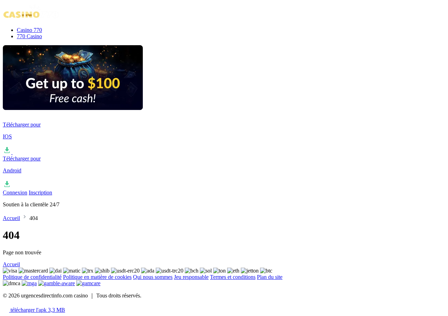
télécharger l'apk (37, 310)
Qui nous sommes (153, 277)
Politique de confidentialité (32, 277)
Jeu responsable (191, 277)
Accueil (11, 218)
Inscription (40, 192)
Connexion (15, 192)
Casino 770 (29, 30)
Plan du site (269, 277)
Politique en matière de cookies (97, 277)
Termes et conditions (232, 277)
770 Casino (29, 36)
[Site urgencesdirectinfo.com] (38, 18)
